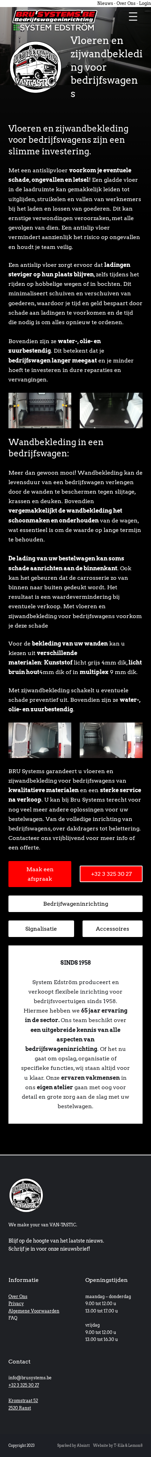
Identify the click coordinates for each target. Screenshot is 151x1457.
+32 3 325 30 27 (111, 874)
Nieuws (105, 3)
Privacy (16, 1303)
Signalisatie (41, 928)
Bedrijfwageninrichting (75, 903)
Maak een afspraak (40, 874)
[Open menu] (133, 16)
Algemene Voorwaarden (33, 1311)
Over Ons (126, 3)
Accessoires (112, 928)
